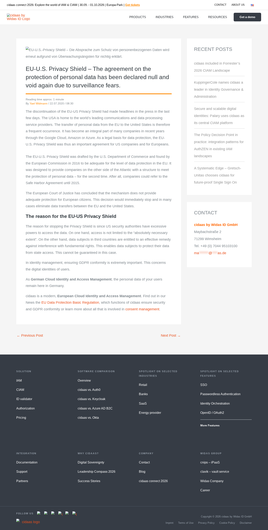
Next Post (171, 335)
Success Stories (89, 481)
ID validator (24, 399)
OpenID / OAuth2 (212, 412)
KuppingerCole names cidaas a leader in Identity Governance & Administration (218, 89)
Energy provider (150, 412)
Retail (143, 385)
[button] (256, 5)
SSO (203, 385)
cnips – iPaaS (210, 462)
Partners (22, 481)
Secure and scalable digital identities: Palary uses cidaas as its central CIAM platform (219, 116)
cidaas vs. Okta (88, 417)
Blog (142, 471)
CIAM (20, 389)
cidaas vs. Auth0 (89, 389)
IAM (19, 380)
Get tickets (132, 4)
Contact (144, 462)
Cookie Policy (227, 522)
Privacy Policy (206, 522)
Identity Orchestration (215, 403)
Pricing (21, 417)
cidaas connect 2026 (153, 481)
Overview (84, 380)
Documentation (26, 462)
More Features (210, 425)
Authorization (25, 408)
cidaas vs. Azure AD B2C (95, 408)
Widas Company (211, 481)
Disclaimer (246, 522)
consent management (142, 309)
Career (205, 490)
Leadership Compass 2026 (96, 471)
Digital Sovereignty (91, 462)
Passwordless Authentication (220, 394)
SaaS (143, 403)
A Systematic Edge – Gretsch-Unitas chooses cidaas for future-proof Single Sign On (217, 175)
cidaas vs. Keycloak (91, 399)
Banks (143, 394)
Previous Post (30, 335)
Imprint (169, 522)
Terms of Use (185, 522)
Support (21, 471)
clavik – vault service (214, 471)
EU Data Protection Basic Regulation (70, 302)
